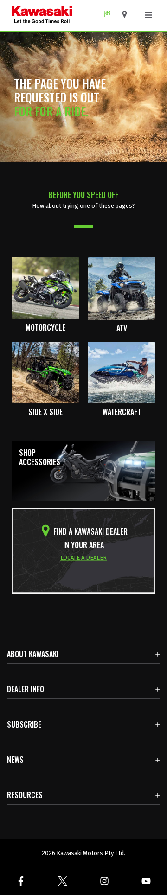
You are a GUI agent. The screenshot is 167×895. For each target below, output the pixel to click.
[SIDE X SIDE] (45, 372)
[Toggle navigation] (148, 15)
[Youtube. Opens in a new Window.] (146, 881)
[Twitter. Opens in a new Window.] (63, 881)
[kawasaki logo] (63, 15)
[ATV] (121, 288)
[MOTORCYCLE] (45, 288)
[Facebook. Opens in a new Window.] (21, 881)
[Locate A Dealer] (128, 14)
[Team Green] (110, 14)
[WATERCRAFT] (121, 372)
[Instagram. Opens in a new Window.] (104, 881)
